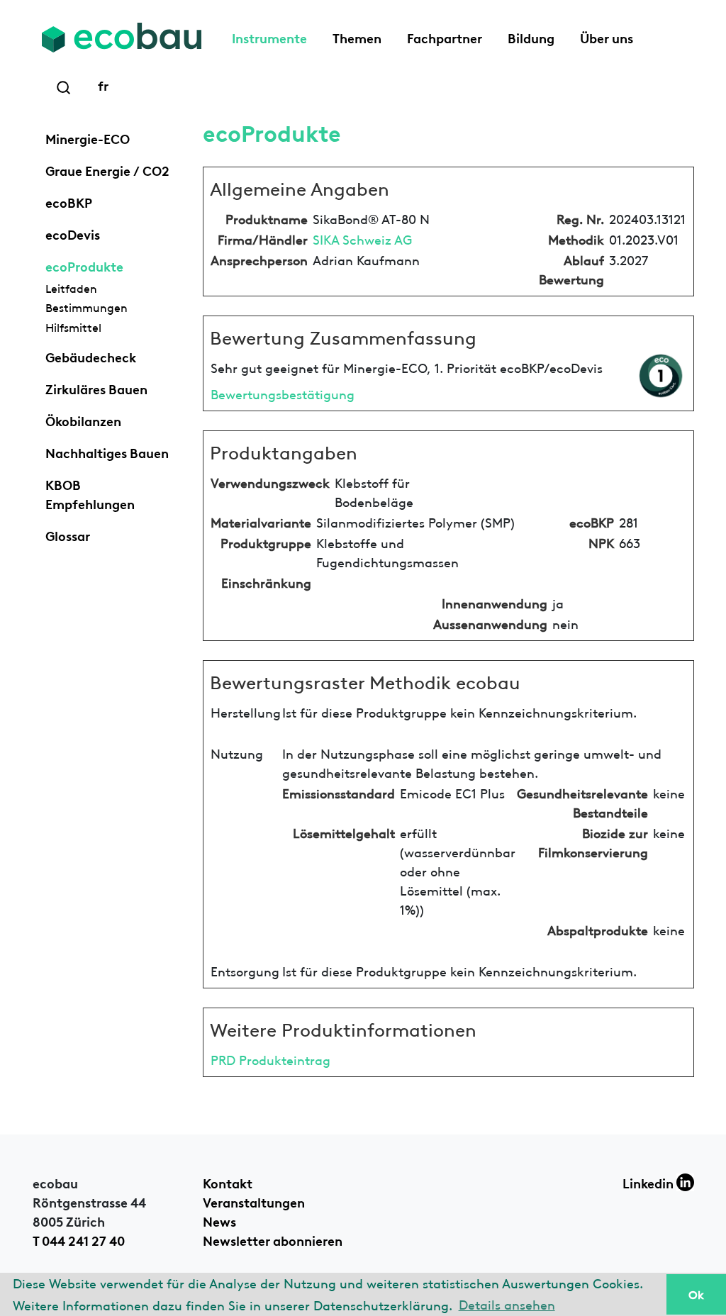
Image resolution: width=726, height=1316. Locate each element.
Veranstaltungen (254, 1201)
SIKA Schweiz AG (362, 238)
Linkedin (649, 1182)
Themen (357, 37)
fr (103, 84)
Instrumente (269, 37)
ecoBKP (68, 201)
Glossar (67, 534)
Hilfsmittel (73, 327)
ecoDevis (72, 233)
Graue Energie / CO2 (107, 169)
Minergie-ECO (87, 137)
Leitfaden (71, 288)
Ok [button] (696, 1294)
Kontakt (227, 1182)
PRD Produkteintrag (270, 1059)
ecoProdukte (84, 265)
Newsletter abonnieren (272, 1239)
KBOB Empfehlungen (90, 493)
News (219, 1220)
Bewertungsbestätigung (282, 393)
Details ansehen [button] (507, 1303)
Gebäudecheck (90, 356)
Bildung (531, 37)
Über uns (606, 37)
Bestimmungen (86, 307)
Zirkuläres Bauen (96, 388)
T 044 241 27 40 (79, 1239)
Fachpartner (444, 37)
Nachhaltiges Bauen (107, 451)
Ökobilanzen (83, 420)
